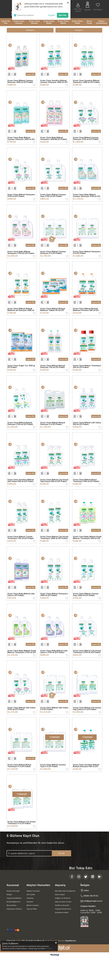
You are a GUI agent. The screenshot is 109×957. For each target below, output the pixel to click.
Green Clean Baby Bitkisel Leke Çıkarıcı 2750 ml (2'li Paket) (54, 651)
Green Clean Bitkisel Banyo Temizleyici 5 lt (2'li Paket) (19, 765)
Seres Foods (89, 22)
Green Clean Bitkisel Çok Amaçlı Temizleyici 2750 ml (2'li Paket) (87, 651)
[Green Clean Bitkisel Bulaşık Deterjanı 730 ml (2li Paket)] (55, 341)
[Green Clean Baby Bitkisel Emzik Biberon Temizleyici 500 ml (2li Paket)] (87, 512)
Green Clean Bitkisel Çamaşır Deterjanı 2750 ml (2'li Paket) (86, 138)
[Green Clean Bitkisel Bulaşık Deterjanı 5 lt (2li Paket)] (55, 398)
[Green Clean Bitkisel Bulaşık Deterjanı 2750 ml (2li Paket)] (22, 398)
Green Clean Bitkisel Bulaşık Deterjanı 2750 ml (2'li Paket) (20, 423)
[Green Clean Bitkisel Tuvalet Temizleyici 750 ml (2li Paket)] (22, 512)
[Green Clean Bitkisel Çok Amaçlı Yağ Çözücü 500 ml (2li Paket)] (55, 455)
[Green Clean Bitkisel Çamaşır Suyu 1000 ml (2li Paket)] (87, 569)
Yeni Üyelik (31, 894)
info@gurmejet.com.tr (93, 901)
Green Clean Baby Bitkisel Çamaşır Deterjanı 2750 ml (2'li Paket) (86, 195)
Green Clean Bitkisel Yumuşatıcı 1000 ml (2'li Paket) (54, 594)
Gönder (61, 853)
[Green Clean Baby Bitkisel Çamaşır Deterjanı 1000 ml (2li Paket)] (22, 112)
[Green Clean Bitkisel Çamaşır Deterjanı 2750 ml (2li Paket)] (87, 112)
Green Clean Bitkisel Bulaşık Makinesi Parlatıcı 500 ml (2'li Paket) (86, 309)
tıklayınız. (48, 949)
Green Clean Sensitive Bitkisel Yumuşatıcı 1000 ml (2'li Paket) (86, 81)
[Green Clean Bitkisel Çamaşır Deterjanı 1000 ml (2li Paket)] (22, 55)
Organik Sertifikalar (14, 898)
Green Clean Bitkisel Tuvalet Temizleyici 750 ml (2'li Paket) (20, 537)
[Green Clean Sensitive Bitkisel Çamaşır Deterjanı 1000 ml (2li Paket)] (55, 55)
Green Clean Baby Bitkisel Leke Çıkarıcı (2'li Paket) (21, 594)
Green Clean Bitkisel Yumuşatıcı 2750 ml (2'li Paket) (21, 195)
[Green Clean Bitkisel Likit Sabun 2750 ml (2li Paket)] (22, 683)
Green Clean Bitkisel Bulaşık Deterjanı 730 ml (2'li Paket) (52, 366)
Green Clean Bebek (48, 22)
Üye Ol (78, 11)
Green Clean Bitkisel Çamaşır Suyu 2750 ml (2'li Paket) (53, 195)
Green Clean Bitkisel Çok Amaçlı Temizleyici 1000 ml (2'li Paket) (54, 537)
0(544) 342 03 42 (90, 896)
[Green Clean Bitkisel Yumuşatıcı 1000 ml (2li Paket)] (55, 569)
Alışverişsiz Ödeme (14, 909)
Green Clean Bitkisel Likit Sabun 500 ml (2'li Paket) (87, 423)
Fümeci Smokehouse (101, 22)
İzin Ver (62, 15)
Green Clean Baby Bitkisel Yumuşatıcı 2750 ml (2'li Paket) (20, 252)
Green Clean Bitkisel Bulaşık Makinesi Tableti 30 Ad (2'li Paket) (52, 309)
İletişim (9, 894)
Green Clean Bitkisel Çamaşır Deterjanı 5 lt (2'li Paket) (53, 252)
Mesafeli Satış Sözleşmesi (65, 891)
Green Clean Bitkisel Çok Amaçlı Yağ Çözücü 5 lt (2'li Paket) (87, 708)
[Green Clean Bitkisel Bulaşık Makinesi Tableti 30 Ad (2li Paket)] (55, 283)
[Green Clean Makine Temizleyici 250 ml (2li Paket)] (87, 341)
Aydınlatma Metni (61, 912)
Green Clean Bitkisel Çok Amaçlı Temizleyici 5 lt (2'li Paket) (21, 822)
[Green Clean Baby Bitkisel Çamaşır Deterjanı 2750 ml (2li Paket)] (87, 169)
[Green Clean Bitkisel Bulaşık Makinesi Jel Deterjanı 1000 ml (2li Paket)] (22, 283)
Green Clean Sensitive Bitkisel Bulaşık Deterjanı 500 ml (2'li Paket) (86, 765)
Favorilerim (97, 10)
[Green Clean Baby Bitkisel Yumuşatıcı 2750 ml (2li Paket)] (22, 226)
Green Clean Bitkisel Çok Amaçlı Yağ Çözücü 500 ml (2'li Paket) (54, 480)
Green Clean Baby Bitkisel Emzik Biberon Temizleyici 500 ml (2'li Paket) (87, 537)
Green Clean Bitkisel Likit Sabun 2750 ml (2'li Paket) (21, 708)
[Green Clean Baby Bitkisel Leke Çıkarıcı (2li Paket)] (22, 569)
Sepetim (30, 902)
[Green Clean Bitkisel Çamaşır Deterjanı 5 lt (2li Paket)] (55, 226)
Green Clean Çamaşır (19, 22)
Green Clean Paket (77, 22)
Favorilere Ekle (34, 85)
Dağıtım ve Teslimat (62, 898)
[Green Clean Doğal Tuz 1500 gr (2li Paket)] (22, 341)
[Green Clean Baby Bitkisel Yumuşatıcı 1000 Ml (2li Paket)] (55, 112)
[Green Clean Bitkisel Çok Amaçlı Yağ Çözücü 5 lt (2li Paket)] (87, 683)
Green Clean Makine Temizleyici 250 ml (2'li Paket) (87, 366)
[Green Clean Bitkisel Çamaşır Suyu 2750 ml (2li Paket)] (55, 169)
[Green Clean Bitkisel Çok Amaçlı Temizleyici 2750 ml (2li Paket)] (87, 626)
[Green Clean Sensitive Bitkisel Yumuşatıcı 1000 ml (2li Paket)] (87, 55)
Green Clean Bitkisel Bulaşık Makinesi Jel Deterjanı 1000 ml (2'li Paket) (20, 309)
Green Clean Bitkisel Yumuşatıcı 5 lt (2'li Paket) (87, 252)
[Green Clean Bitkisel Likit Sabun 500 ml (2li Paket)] (87, 398)
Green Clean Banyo (63, 22)
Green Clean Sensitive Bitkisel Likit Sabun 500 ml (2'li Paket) (20, 480)
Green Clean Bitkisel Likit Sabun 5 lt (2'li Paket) (54, 708)
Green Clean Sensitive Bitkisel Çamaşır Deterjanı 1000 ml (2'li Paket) (54, 81)
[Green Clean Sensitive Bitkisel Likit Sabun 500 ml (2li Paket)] (22, 455)
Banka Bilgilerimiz (13, 902)
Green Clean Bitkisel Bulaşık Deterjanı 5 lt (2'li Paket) (52, 423)
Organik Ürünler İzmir (63, 909)
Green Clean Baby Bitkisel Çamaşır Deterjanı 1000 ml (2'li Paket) (21, 138)
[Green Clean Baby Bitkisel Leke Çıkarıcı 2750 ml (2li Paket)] (55, 626)
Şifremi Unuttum (33, 905)
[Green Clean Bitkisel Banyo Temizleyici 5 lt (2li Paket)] (22, 740)
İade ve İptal (60, 894)
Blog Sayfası (11, 905)
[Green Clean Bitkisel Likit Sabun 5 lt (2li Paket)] (55, 683)
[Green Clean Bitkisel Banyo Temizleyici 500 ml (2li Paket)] (87, 455)
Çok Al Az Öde (5, 22)
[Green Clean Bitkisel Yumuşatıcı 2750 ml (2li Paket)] (22, 169)
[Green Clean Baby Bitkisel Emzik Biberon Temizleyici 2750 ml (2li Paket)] (22, 626)
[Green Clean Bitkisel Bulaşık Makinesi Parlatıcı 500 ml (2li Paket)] (87, 283)
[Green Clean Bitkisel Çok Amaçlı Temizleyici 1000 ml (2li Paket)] (55, 512)
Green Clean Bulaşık (34, 22)
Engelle (51, 15)
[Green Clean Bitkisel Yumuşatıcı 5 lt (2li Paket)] (87, 226)
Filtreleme (30, 30)
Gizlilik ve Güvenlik (62, 905)
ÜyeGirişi (30, 898)
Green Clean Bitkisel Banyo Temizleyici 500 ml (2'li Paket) (86, 480)
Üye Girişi (78, 9)
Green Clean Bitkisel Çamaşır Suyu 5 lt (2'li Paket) (53, 765)
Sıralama (79, 30)
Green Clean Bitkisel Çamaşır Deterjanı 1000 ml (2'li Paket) (20, 81)
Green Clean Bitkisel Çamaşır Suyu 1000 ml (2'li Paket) (86, 594)
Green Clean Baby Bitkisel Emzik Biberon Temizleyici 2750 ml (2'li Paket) (21, 651)
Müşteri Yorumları (33, 891)
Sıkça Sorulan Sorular (63, 902)
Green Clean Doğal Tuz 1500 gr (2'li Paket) (21, 366)
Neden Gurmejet (13, 891)
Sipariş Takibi (32, 909)
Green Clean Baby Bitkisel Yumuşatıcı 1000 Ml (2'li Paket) (53, 138)
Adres (86, 890)
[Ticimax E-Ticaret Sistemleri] (54, 955)
